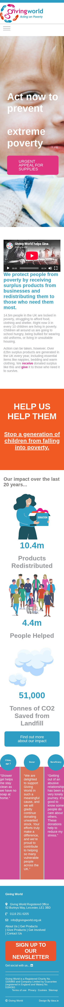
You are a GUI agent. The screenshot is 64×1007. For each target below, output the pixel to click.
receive (27, 363)
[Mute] (50, 268)
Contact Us (14, 933)
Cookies (42, 990)
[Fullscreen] (56, 268)
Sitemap (53, 990)
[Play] (8, 268)
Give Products (16, 930)
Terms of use (19, 990)
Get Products (29, 926)
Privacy (32, 990)
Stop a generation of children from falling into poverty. (32, 440)
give (24, 367)
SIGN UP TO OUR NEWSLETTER (30, 951)
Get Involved (36, 930)
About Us (11, 926)
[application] (32, 256)
